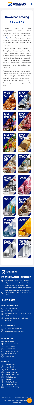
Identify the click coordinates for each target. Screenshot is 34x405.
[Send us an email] (9, 300)
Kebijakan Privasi (7, 397)
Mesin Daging (10, 367)
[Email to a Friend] (17, 22)
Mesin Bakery (10, 364)
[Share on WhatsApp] (10, 22)
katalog (5, 38)
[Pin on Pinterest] (19, 22)
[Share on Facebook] (12, 22)
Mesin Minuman (11, 384)
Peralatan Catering (12, 387)
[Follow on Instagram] (5, 300)
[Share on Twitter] (14, 22)
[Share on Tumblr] (23, 22)
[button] (2, 4)
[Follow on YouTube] (14, 300)
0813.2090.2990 (18, 331)
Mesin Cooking (10, 377)
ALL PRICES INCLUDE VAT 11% (23, 397)
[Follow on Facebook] (2, 300)
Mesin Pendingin (11, 382)
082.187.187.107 (17, 329)
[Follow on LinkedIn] (12, 300)
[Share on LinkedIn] (21, 22)
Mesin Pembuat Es (12, 374)
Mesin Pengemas (11, 372)
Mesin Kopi (9, 379)
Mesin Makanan (10, 370)
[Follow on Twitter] (7, 300)
